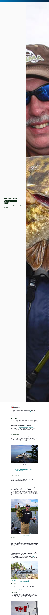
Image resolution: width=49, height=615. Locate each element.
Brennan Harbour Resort (15, 412)
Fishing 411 (31, 427)
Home (11, 196)
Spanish (25, 412)
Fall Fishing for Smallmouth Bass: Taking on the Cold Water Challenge (24, 470)
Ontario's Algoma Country (32, 411)
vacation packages (19, 589)
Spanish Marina (34, 556)
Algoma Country (14, 196)
